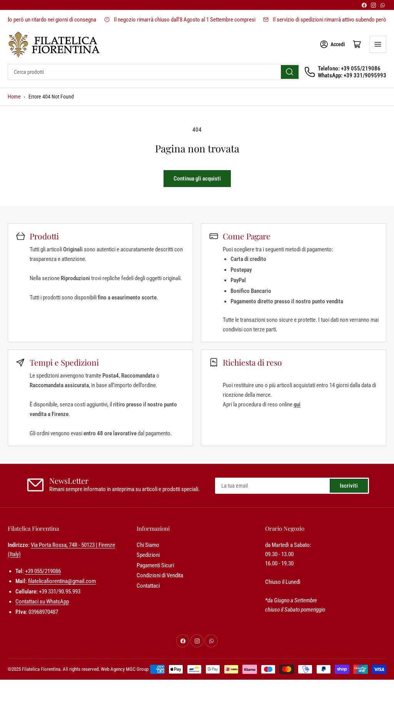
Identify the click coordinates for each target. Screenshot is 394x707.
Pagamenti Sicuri (155, 565)
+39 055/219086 (43, 571)
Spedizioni (148, 555)
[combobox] (154, 72)
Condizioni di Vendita (160, 575)
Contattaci (148, 585)
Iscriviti (349, 485)
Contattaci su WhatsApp (42, 601)
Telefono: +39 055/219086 (349, 68)
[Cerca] (289, 72)
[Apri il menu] (377, 44)
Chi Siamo (148, 545)
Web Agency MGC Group (125, 669)
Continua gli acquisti (197, 178)
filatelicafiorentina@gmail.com (62, 581)
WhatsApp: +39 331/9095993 (352, 75)
